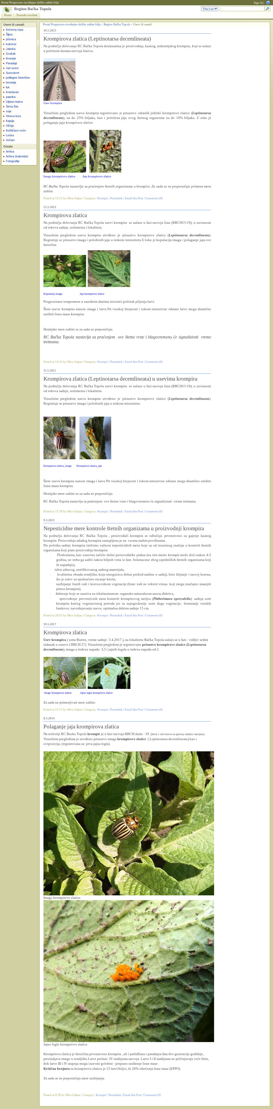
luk (8, 87)
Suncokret (12, 72)
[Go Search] (267, 9)
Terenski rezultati (26, 15)
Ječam (10, 140)
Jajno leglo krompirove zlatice (96, 692)
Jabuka (10, 48)
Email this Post (134, 198)
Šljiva (9, 34)
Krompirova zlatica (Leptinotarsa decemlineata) (97, 38)
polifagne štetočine (18, 77)
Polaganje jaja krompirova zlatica (81, 726)
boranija (11, 82)
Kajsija (10, 120)
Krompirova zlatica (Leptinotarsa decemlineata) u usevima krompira (120, 379)
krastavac (12, 92)
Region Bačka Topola (32, 9)
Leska (10, 135)
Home (7, 15)
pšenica (11, 39)
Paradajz (11, 63)
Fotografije (12, 161)
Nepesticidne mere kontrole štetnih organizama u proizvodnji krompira (123, 528)
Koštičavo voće (16, 130)
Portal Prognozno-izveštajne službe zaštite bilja (30, 2)
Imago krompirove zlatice (59, 176)
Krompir (11, 58)
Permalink (116, 198)
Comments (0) (154, 198)
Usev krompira (52, 103)
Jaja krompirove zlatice (97, 176)
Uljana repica (14, 101)
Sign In (258, 2)
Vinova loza (13, 116)
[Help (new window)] (268, 2)
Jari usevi (12, 68)
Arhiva (10, 151)
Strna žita (12, 106)
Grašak (11, 53)
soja (8, 111)
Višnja (10, 125)
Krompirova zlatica (65, 215)
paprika (10, 96)
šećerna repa (14, 29)
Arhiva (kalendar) (17, 156)
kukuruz (11, 44)
